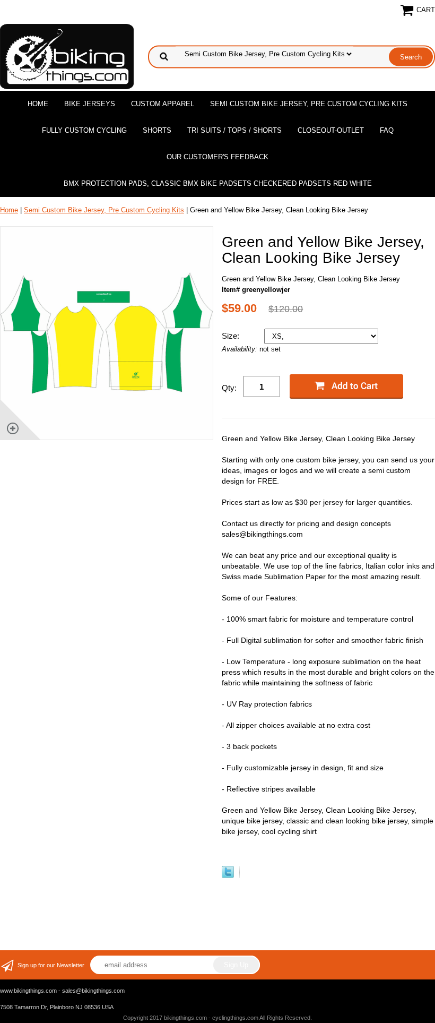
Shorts (157, 130)
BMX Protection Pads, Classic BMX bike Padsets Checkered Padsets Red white (218, 183)
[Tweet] (228, 876)
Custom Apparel (162, 104)
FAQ (387, 130)
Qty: (229, 387)
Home (38, 104)
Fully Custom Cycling (84, 130)
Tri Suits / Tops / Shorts (234, 130)
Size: (231, 335)
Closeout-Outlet (331, 130)
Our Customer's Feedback (217, 157)
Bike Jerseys (89, 104)
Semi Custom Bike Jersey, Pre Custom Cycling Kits (308, 104)
